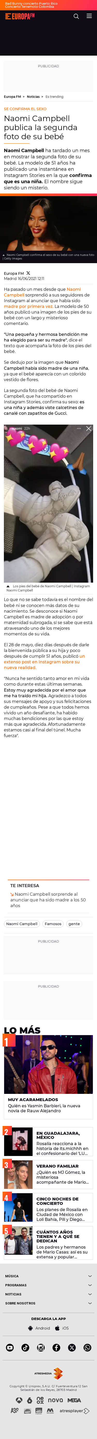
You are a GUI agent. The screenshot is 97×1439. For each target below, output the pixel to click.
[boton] (70, 1276)
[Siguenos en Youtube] (10, 1350)
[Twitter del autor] (28, 273)
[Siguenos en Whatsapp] (87, 1350)
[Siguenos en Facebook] (56, 1350)
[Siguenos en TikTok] (25, 1350)
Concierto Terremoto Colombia (29, 7)
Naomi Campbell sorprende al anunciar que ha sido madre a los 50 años (48, 900)
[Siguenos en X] (72, 1350)
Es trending (54, 97)
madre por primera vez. (29, 306)
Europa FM (13, 97)
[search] (76, 16)
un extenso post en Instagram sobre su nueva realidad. (44, 662)
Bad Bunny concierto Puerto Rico (31, 3)
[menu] (89, 15)
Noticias (33, 97)
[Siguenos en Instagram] (41, 1350)
